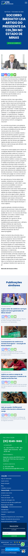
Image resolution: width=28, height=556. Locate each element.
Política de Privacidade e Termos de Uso (14, 544)
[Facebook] (2, 74)
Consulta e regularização (8, 512)
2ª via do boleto (5, 495)
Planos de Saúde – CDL (7, 497)
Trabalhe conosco (6, 488)
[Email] (14, 74)
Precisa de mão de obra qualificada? (11, 502)
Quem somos (5, 481)
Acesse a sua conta (6, 493)
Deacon (3, 514)
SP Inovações (13, 552)
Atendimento (4, 509)
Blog (2, 486)
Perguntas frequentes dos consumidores (12, 517)
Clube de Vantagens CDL (8, 500)
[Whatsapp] (11, 74)
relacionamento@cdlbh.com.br (14, 468)
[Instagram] (5, 74)
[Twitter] (8, 74)
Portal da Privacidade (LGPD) (9, 521)
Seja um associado (6, 478)
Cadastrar (14, 536)
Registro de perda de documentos (10, 519)
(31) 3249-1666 (12, 441)
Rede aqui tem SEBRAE (7, 505)
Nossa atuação (5, 483)
